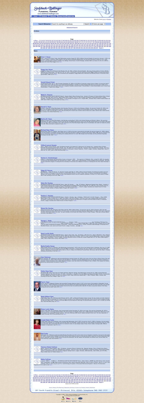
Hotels (87, 387)
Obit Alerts (92, 387)
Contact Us (78, 387)
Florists (83, 387)
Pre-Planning (60, 387)
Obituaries (66, 387)
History (54, 387)
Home (50, 387)
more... (61, 61)
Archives (72, 387)
